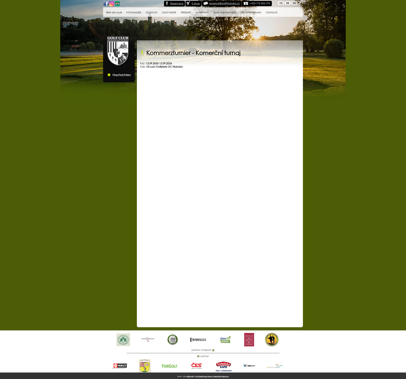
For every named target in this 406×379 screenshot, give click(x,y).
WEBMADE (190, 376)
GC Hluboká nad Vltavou (203, 376)
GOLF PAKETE (169, 12)
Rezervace (176, 3)
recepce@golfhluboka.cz (224, 3)
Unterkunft (202, 12)
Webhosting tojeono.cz (221, 376)
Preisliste (186, 12)
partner (204, 356)
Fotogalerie (133, 12)
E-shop (196, 3)
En (294, 3)
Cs (280, 3)
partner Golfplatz (202, 349)
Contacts (271, 12)
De (287, 3)
